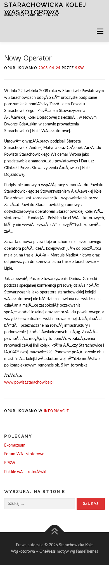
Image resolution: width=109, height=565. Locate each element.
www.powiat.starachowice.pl (28, 382)
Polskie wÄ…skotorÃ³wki (25, 472)
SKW (79, 68)
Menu (100, 31)
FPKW (9, 463)
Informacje (56, 411)
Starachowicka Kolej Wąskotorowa (45, 8)
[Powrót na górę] (55, 532)
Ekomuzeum (14, 445)
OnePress (47, 552)
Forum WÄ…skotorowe (24, 454)
